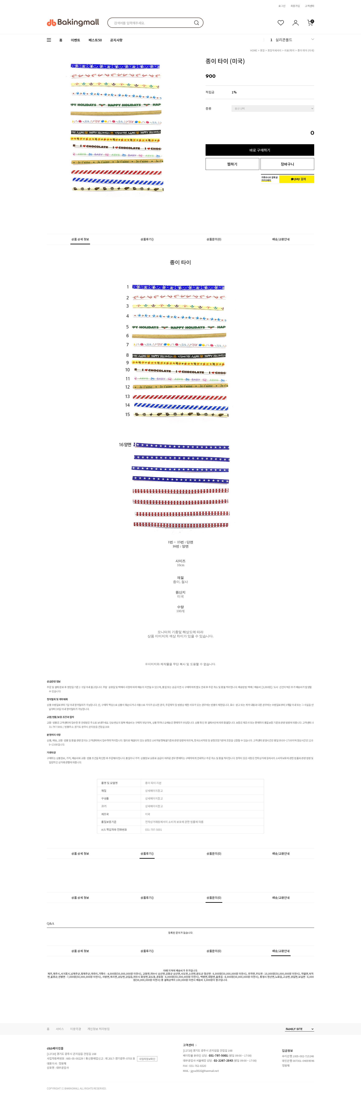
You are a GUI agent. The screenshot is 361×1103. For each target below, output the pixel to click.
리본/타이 (289, 50)
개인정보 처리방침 (98, 1029)
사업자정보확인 (147, 1059)
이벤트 (75, 40)
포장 (262, 50)
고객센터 (309, 6)
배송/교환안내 (281, 239)
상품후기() (147, 239)
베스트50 (95, 40)
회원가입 (295, 6)
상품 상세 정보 (80, 239)
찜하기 (232, 164)
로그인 (281, 6)
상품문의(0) (214, 239)
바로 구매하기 (259, 150)
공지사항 (116, 40)
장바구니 (287, 164)
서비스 (60, 1029)
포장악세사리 (274, 50)
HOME (253, 50)
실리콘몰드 (284, 39)
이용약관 (75, 1029)
